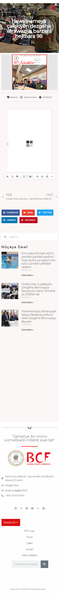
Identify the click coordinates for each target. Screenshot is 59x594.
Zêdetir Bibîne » (27, 275)
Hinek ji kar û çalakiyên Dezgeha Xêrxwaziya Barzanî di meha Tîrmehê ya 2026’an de (38, 289)
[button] (52, 7)
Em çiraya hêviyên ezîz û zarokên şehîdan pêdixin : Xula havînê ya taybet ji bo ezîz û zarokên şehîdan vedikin (38, 260)
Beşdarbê (10, 522)
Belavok (14, 97)
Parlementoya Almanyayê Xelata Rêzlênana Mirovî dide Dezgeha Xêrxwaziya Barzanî (38, 316)
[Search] (44, 564)
